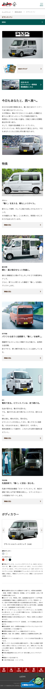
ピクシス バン (7, 17)
